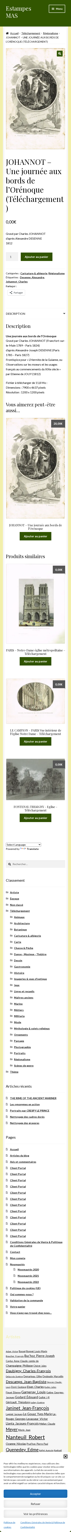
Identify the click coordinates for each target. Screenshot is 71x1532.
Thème (14, 1071)
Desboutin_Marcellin (53, 1376)
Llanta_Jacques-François (22, 1423)
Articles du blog (19, 1155)
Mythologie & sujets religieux (32, 1028)
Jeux (16, 985)
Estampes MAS (18, 11)
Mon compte (17, 1258)
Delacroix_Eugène (14, 1376)
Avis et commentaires (23, 1161)
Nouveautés (17, 1264)
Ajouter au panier (36, 256)
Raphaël (58, 1450)
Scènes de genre (23, 1065)
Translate (33, 848)
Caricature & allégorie (33, 273)
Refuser (35, 1503)
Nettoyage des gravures (24, 1123)
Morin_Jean (24, 1429)
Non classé (16, 904)
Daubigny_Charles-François (28, 1371)
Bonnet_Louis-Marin (36, 1351)
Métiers (19, 1010)
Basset (22, 1351)
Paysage (19, 1040)
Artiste (14, 892)
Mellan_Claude (47, 1423)
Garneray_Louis (33, 1392)
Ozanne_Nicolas (16, 1443)
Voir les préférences (35, 1514)
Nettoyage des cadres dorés (27, 1116)
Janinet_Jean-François (27, 1408)
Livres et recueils (24, 991)
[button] (65, 1456)
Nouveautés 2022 (28, 1281)
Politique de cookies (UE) (25, 1288)
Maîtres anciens (23, 997)
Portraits (19, 1053)
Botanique (20, 929)
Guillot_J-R (44, 1397)
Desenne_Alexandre (32, 277)
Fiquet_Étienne (13, 1392)
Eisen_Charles (35, 1386)
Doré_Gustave (18, 1387)
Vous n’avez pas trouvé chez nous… (31, 1312)
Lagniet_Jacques (14, 1414)
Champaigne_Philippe (19, 1365)
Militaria (19, 1016)
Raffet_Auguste (46, 1450)
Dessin (18, 960)
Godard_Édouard (26, 1397)
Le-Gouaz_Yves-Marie (37, 1414)
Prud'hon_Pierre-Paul (37, 1444)
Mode (17, 1022)
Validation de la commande (26, 1300)
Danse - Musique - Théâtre (30, 954)
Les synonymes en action (25, 1104)
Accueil (14, 33)
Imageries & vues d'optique (30, 978)
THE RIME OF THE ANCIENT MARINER (33, 1098)
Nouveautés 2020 (28, 1269)
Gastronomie (22, 966)
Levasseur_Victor (37, 1418)
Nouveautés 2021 (28, 1275)
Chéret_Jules (39, 1365)
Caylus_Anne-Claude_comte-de (22, 1361)
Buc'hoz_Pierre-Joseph (39, 1356)
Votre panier (17, 1306)
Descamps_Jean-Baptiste (26, 1381)
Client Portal (18, 1168)
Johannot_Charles (17, 281)
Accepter (35, 1493)
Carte (17, 941)
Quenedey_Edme (22, 1449)
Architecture (22, 923)
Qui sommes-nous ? (21, 1294)
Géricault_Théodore (18, 1402)
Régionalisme (50, 33)
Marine (18, 1003)
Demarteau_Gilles (32, 1376)
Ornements (21, 1034)
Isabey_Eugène (37, 1402)
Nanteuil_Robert (25, 1437)
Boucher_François (15, 1356)
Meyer (12, 1429)
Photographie (22, 1047)
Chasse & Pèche (23, 948)
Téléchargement (30, 33)
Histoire (19, 972)
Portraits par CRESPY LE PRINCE (29, 1110)
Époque (14, 898)
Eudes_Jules (50, 1387)
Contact (15, 1251)
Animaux (19, 917)
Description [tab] (15, 313)
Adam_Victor (12, 1351)
